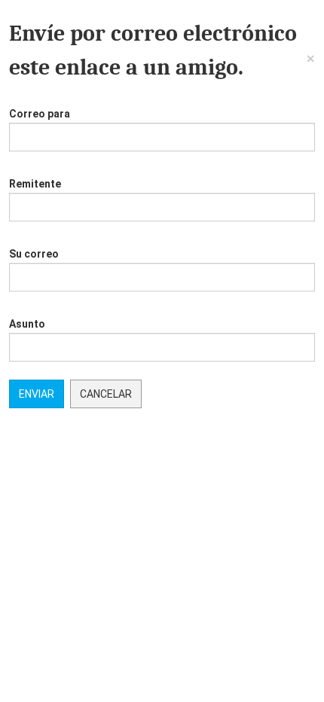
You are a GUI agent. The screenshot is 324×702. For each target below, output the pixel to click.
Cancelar (106, 394)
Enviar (36, 394)
